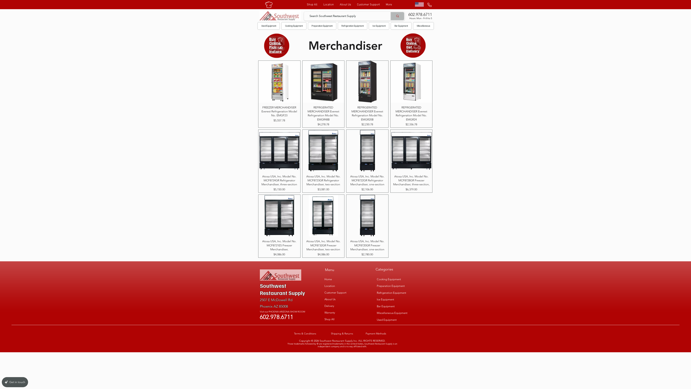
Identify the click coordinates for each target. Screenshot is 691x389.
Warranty (329, 312)
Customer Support (335, 292)
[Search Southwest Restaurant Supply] (397, 16)
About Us (329, 299)
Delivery (329, 306)
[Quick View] (279, 82)
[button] (293, 26)
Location (329, 286)
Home (328, 279)
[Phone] (429, 5)
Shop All (329, 319)
